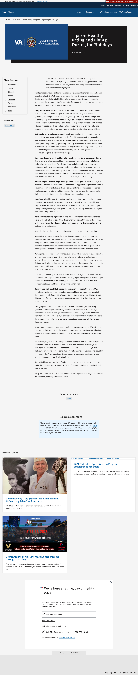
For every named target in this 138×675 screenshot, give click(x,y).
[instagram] (127, 668)
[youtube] (111, 668)
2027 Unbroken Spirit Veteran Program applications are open (96, 465)
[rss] (119, 668)
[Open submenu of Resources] (96, 12)
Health (68, 398)
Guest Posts (9, 125)
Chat (56, 626)
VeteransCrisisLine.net (67, 637)
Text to (48, 620)
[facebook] (123, 668)
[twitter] (115, 668)
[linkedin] (131, 668)
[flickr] (135, 668)
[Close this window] (111, 582)
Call (54, 614)
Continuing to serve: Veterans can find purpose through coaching (32, 558)
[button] (135, 12)
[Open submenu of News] (82, 12)
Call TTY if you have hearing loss (67, 632)
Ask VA (95, 425)
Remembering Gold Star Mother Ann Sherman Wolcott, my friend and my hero (32, 500)
